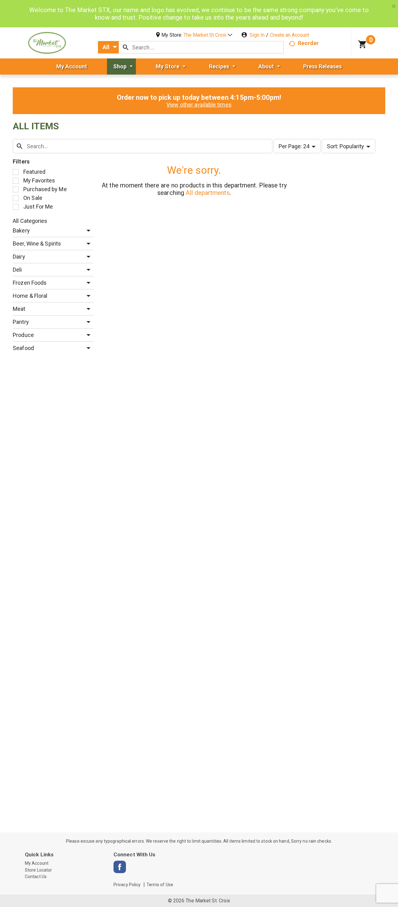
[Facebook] (119, 867)
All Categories (30, 221)
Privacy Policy (127, 884)
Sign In (257, 35)
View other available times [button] (199, 104)
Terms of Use (159, 884)
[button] (207, 35)
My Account (37, 863)
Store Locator (38, 870)
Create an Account (289, 35)
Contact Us (36, 876)
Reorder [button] (308, 43)
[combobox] (108, 47)
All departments (208, 192)
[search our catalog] (125, 47)
